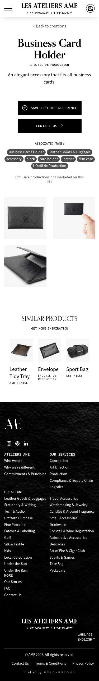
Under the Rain (16, 570)
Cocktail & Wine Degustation (72, 531)
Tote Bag (56, 563)
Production (58, 473)
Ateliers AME (17, 454)
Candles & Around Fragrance (72, 511)
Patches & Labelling (19, 531)
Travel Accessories (64, 498)
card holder (49, 158)
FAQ (7, 588)
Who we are (13, 460)
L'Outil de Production (49, 165)
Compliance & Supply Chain (71, 480)
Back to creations (51, 26)
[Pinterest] (17, 443)
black (30, 158)
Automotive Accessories (68, 537)
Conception (59, 460)
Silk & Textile (14, 544)
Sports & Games (62, 557)
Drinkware (58, 524)
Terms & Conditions (50, 663)
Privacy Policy (83, 663)
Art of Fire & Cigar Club (67, 550)
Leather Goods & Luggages (70, 152)
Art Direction (59, 467)
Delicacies (57, 544)
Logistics (56, 486)
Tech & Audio (14, 511)
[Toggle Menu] (8, 8)
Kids (7, 550)
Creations (13, 491)
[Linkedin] (26, 443)
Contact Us (12, 594)
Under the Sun (15, 563)
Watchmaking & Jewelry (68, 504)
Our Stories (13, 581)
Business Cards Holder (26, 152)
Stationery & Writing (20, 504)
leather (68, 158)
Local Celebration (18, 557)
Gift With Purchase (18, 518)
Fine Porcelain (15, 524)
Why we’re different (19, 467)
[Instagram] (9, 443)
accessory (14, 158)
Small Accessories (63, 518)
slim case (86, 158)
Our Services (62, 454)
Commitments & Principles (25, 473)
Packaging (57, 570)
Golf (7, 537)
